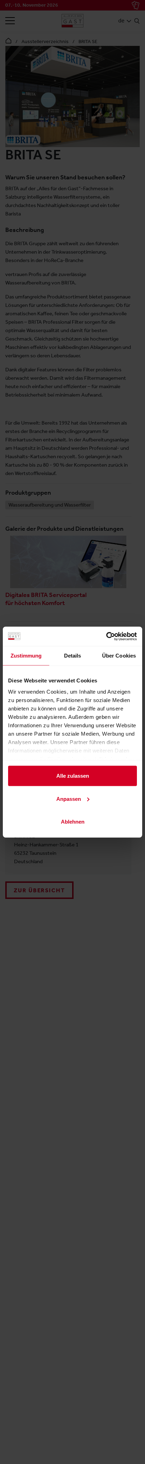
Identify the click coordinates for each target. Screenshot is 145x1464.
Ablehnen (72, 822)
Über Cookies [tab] (119, 656)
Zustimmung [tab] (26, 656)
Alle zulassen (72, 776)
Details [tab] (72, 656)
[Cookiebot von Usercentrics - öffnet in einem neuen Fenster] (106, 636)
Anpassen (68, 799)
